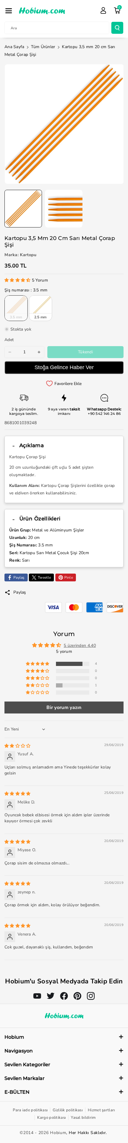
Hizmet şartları (101, 1110)
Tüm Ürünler (43, 47)
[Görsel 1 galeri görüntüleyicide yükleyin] (23, 208)
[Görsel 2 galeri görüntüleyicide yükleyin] (63, 208)
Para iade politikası (30, 1110)
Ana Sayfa (14, 47)
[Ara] (117, 28)
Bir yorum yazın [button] (64, 707)
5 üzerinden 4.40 (80, 645)
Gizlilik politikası (68, 1110)
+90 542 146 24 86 (104, 413)
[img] (17, 746)
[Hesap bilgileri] (103, 10)
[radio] (16, 308)
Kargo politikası (51, 1117)
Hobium (58, 1133)
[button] (8, 11)
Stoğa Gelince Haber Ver (64, 367)
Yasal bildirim (83, 1117)
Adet (9, 340)
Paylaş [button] (19, 592)
